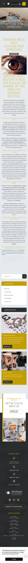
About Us (6, 289)
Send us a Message (14, 484)
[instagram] (14, 500)
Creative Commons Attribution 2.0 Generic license (12, 252)
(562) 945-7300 (14, 470)
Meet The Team (8, 295)
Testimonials (7, 298)
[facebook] (9, 500)
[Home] (11, 4)
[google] (18, 500)
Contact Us (7, 301)
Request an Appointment (14, 411)
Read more (7, 346)
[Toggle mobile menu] (3, 3)
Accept (14, 559)
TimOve (16, 250)
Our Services (7, 292)
